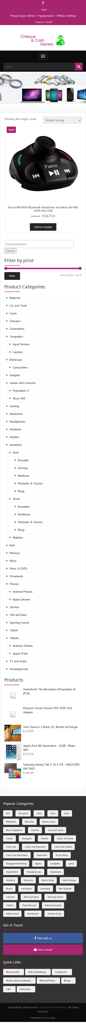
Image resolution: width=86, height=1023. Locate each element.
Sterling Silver (55, 896)
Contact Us (61, 971)
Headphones (17, 421)
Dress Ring (62, 855)
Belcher (29, 821)
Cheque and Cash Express (52, 1007)
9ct (8, 813)
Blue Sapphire (14, 830)
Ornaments (16, 576)
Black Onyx (49, 821)
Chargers (15, 321)
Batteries (15, 298)
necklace (26, 888)
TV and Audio (18, 661)
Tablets (14, 638)
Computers (16, 336)
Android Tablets (23, 646)
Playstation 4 (21, 390)
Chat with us (44, 938)
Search (10, 251)
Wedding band (53, 905)
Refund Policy (47, 980)
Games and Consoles (23, 383)
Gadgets (15, 375)
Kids (12, 545)
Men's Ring (48, 880)
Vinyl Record (29, 905)
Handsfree (16, 414)
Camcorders (20, 367)
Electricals (16, 360)
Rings (21, 491)
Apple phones (21, 599)
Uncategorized (19, 669)
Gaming (14, 406)
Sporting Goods (19, 622)
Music (13, 561)
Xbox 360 (19, 398)
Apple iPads (20, 653)
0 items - (43, 22)
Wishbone (33, 913)
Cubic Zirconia (65, 838)
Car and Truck (18, 305)
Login (44, 9)
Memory (15, 553)
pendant (45, 888)
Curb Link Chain (63, 846)
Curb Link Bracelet (35, 846)
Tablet (14, 630)
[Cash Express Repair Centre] (43, 40)
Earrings (23, 468)
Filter (12, 276)
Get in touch (44, 950)
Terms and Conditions (18, 980)
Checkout (25, 989)
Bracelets (24, 506)
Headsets (15, 429)
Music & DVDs (18, 568)
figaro (38, 863)
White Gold (12, 913)
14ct (39, 813)
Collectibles (17, 329)
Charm (44, 838)
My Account (12, 971)
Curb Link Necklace (17, 855)
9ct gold (23, 813)
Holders (15, 437)
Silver (16, 499)
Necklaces (24, 514)
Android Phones (23, 592)
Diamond (42, 855)
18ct (52, 813)
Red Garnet (65, 888)
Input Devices (21, 344)
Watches (18, 537)
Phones (14, 584)
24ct (66, 813)
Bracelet (23, 460)
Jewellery (16, 445)
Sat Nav (14, 607)
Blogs (67, 980)
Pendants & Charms (30, 483)
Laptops (18, 352)
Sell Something (37, 971)
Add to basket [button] (43, 227)
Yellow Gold (54, 913)
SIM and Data (18, 615)
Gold (16, 452)
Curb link (11, 846)
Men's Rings (69, 880)
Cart (8, 989)
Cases (13, 313)
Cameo (35, 830)
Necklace (23, 476)
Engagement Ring (16, 863)
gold (71, 863)
